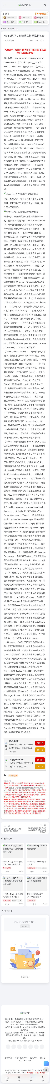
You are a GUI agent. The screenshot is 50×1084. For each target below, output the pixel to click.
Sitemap (27, 1060)
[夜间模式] (46, 1069)
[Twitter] (30, 1046)
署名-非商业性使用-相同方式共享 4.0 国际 (25, 1040)
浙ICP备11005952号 (35, 1070)
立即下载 (40, 750)
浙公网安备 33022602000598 (15, 1072)
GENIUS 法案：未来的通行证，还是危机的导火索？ (12, 864)
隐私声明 (33, 1057)
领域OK (24, 1070)
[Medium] (36, 1046)
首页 (4, 28)
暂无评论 (8, 910)
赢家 (8, 683)
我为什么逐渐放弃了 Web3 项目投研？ (35, 895)
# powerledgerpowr (43, 868)
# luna (14, 900)
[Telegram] (25, 1046)
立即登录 (25, 926)
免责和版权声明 (21, 1057)
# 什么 (20, 900)
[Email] (42, 1046)
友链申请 (8, 1057)
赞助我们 (43, 13)
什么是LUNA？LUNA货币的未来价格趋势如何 (13, 895)
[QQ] (13, 1046)
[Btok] (19, 1046)
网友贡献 (11, 28)
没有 (29, 66)
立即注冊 (40, 743)
